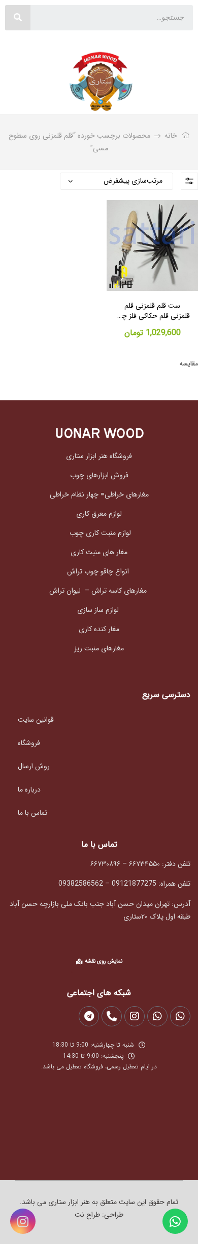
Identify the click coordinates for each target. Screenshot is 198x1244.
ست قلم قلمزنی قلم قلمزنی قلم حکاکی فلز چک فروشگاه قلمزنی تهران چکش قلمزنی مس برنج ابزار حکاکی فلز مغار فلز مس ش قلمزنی (152, 311)
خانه (170, 135)
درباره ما (29, 789)
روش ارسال (34, 766)
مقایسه (189, 363)
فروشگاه (29, 743)
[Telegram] (89, 1016)
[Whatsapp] (175, 1221)
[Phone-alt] (112, 1016)
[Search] (17, 17)
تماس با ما (32, 812)
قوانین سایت (36, 719)
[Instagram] (23, 1221)
